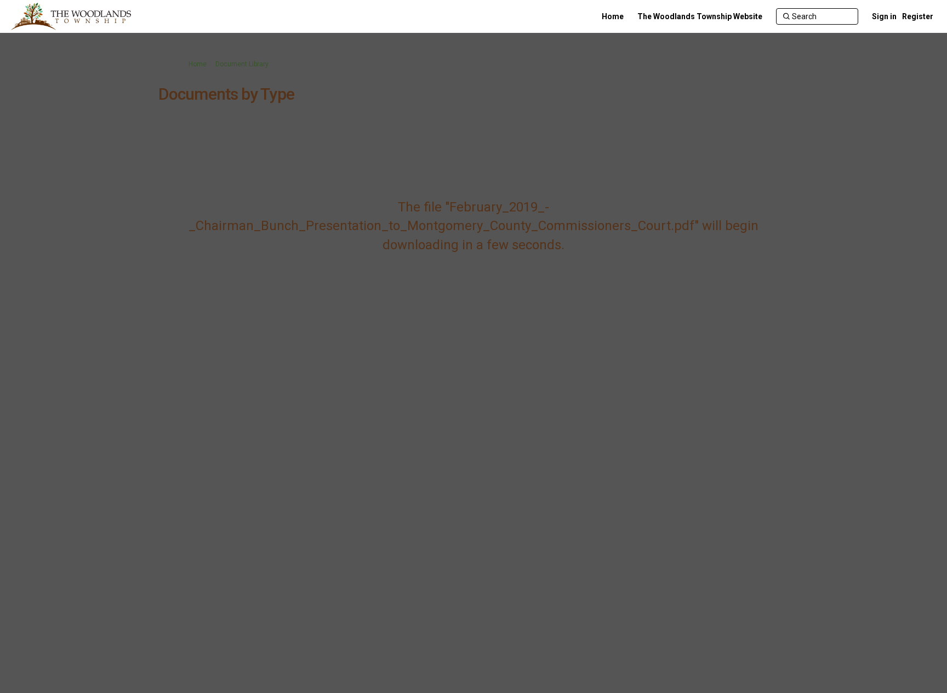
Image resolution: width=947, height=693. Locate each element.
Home (198, 64)
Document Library (242, 64)
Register (917, 16)
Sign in (884, 16)
